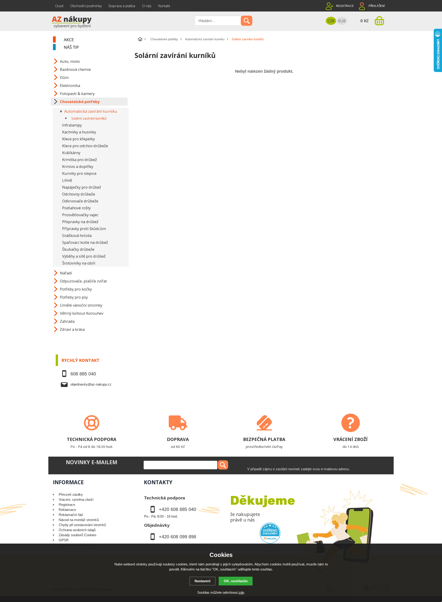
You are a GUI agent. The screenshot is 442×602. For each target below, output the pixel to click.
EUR (342, 20)
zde (241, 592)
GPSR (64, 540)
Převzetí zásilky (71, 494)
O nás (146, 5)
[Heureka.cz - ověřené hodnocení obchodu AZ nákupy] (270, 533)
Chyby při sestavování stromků (82, 525)
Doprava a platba (122, 5)
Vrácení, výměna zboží (76, 499)
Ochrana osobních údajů (77, 530)
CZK (331, 20)
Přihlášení (377, 6)
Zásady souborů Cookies (77, 535)
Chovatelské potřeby (164, 39)
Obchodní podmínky (86, 5)
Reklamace (67, 510)
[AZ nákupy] (71, 21)
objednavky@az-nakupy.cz (90, 384)
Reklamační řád (71, 515)
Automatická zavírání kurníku (204, 39)
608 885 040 (83, 373)
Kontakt (164, 5)
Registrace (345, 6)
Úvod (59, 5)
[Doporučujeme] (93, 47)
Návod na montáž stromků (79, 520)
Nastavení (202, 581)
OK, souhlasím (235, 581)
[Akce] (93, 39)
